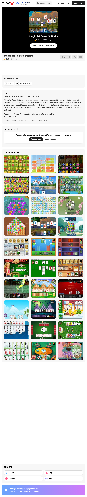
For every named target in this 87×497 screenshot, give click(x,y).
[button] (10, 117)
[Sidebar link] (3, 3)
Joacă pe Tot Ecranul (43, 46)
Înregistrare (78, 3)
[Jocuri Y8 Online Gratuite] (10, 3)
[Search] (38, 3)
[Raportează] (74, 57)
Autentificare (63, 3)
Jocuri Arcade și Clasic (20, 120)
